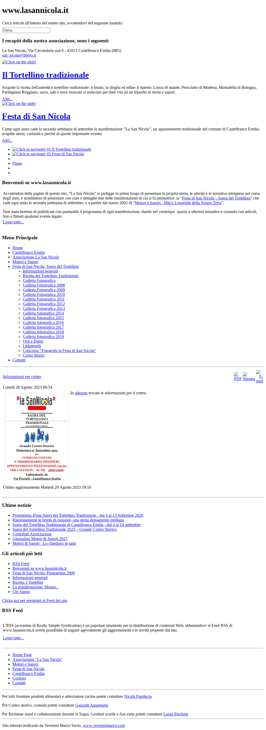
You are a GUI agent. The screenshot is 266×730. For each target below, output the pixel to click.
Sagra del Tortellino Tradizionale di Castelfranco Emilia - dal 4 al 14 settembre (76, 524)
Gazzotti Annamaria (91, 705)
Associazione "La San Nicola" (37, 659)
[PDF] (238, 378)
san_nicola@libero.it (19, 55)
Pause (17, 163)
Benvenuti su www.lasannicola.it (39, 568)
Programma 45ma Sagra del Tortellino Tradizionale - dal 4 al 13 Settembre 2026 (77, 515)
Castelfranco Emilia (28, 673)
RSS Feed (20, 563)
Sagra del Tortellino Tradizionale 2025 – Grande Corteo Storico (64, 529)
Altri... (7, 99)
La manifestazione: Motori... (35, 587)
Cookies (19, 678)
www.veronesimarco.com (104, 725)
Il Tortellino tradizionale (45, 74)
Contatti (18, 683)
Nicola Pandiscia (138, 696)
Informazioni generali (30, 577)
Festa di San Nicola (36, 116)
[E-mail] (259, 381)
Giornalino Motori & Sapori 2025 (40, 538)
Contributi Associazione (32, 534)
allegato (81, 393)
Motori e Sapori (25, 664)
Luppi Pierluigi (175, 714)
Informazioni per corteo (22, 376)
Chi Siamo (21, 591)
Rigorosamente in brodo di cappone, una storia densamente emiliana (68, 520)
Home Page (22, 655)
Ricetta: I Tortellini (27, 582)
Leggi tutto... (13, 222)
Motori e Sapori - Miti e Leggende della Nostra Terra (178, 203)
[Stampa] (249, 378)
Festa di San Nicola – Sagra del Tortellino (216, 198)
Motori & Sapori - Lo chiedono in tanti (44, 543)
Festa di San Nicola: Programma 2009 (43, 573)
